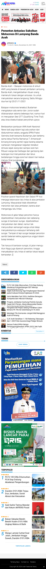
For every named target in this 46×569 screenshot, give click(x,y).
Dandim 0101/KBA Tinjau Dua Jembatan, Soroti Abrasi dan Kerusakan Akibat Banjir (16, 495)
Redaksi (33, 562)
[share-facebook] (14, 273)
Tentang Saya (14, 562)
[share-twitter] (23, 273)
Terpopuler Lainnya (23, 546)
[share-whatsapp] (32, 273)
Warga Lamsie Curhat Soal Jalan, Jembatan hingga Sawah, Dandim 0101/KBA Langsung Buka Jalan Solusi (17, 538)
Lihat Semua (23, 344)
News (7, 9)
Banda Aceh (14, 9)
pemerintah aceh (27, 9)
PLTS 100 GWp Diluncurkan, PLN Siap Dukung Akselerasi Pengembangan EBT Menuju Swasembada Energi (17, 482)
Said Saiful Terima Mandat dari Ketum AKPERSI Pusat (17, 506)
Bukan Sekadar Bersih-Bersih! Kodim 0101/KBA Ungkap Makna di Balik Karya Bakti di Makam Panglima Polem (16, 524)
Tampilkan (39, 331)
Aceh (37, 9)
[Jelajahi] (43, 3)
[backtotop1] (44, 567)
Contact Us (25, 562)
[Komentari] (41, 273)
